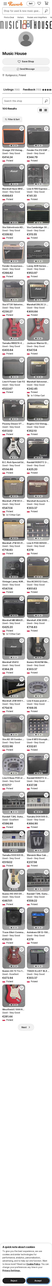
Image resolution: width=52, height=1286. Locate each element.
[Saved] (39, 3)
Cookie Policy (33, 1264)
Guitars (20, 17)
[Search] (46, 10)
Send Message (27, 69)
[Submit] (46, 101)
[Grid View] (40, 110)
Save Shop (28, 61)
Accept (38, 1280)
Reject (14, 1280)
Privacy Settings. (11, 1270)
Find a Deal (9, 17)
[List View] (45, 110)
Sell (30, 3)
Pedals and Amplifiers (37, 17)
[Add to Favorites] (21, 128)
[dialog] (26, 1264)
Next (24, 1027)
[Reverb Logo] (15, 4)
